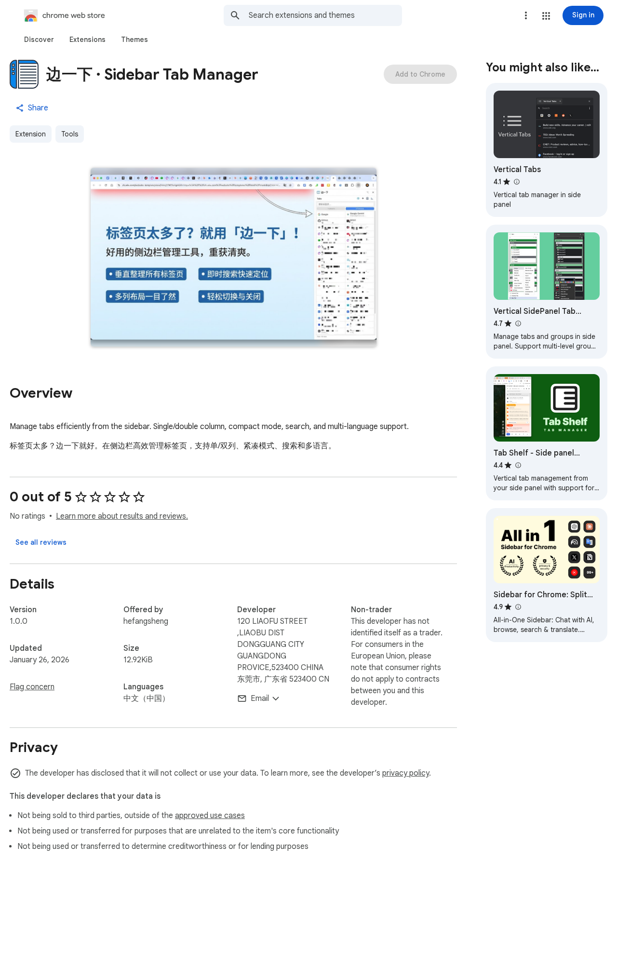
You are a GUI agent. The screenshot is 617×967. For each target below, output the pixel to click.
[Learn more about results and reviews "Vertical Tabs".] (516, 181)
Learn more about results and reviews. (122, 516)
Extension (30, 134)
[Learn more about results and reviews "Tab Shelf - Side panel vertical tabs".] (517, 465)
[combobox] (325, 15)
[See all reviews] (41, 542)
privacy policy (405, 773)
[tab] (39, 39)
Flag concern (32, 687)
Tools (69, 134)
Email (260, 698)
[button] (546, 16)
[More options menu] (526, 15)
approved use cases (210, 815)
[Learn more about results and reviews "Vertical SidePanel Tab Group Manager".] (517, 323)
